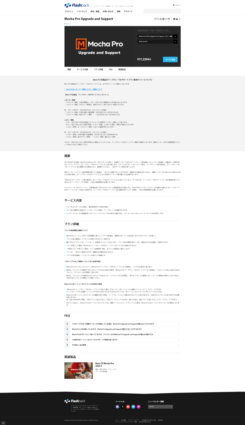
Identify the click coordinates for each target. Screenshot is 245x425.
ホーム (117, 420)
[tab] (122, 323)
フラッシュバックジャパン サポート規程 (126, 422)
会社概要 (123, 420)
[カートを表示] (173, 5)
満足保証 (160, 420)
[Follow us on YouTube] (128, 407)
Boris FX (68, 24)
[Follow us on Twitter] (123, 407)
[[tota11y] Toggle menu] (3, 423)
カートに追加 (170, 60)
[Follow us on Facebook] (117, 407)
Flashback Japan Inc (82, 420)
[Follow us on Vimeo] (133, 407)
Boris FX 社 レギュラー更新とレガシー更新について (84, 89)
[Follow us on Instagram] (138, 407)
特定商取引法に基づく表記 (149, 420)
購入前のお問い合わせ (145, 422)
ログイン (178, 5)
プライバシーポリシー (134, 420)
